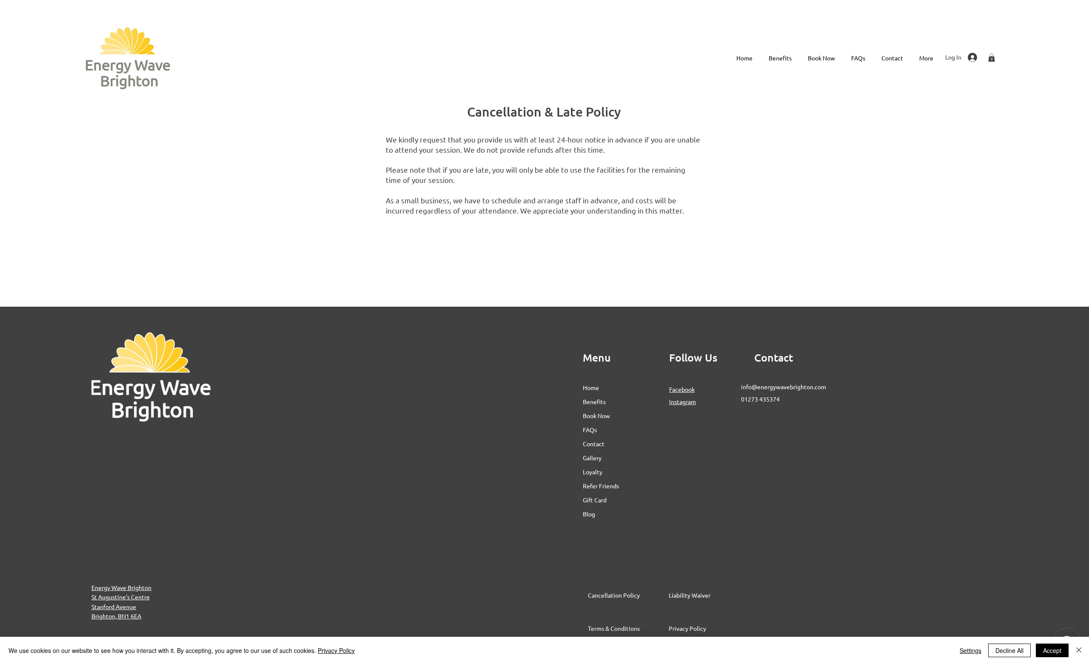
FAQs (590, 429)
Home (591, 387)
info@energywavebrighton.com (783, 386)
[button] (991, 58)
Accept (1052, 650)
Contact (593, 443)
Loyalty (592, 472)
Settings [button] (970, 650)
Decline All (1009, 650)
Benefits (594, 401)
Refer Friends (601, 486)
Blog (589, 514)
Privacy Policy (336, 650)
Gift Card (595, 500)
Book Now (596, 415)
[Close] (1079, 650)
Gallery (592, 458)
